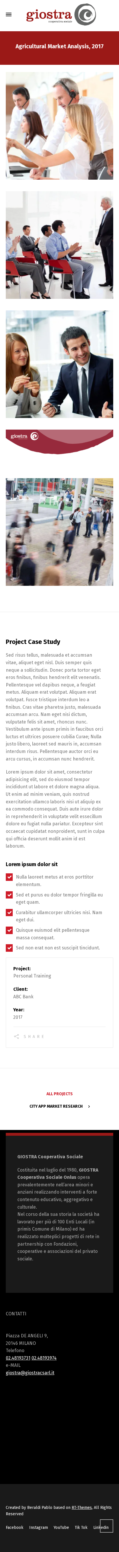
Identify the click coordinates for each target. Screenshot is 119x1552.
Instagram (38, 1527)
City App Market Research (56, 1106)
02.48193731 (18, 1358)
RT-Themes (82, 1507)
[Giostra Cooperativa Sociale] (59, 14)
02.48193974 (44, 1358)
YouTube (61, 1527)
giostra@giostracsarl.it (30, 1373)
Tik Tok (81, 1527)
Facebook (14, 1527)
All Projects (60, 1093)
